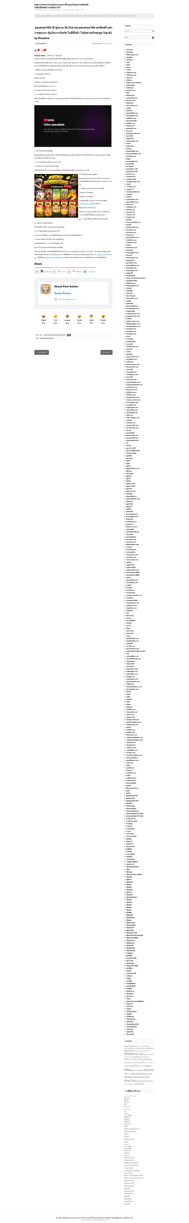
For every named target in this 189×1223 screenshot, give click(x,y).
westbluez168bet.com (134, 755)
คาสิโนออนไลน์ (131, 780)
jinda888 (129, 291)
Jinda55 (129, 288)
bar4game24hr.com (133, 133)
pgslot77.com (131, 491)
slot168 (128, 623)
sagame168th (131, 567)
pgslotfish (129, 504)
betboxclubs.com (132, 141)
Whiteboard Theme (102, 1220)
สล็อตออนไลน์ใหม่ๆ (131, 1163)
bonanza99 (130, 164)
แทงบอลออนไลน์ (131, 1027)
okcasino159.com (132, 425)
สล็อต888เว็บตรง (131, 897)
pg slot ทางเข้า (131, 448)
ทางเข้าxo (129, 826)
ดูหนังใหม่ (129, 803)
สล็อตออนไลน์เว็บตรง (131, 1129)
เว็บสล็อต (129, 1014)
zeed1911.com (131, 773)
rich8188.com (131, 549)
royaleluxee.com (132, 555)
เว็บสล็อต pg (130, 1016)
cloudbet (129, 194)
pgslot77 (129, 489)
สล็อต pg (129, 872)
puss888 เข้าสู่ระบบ (132, 532)
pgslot (126, 1100)
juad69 (128, 301)
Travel (119, 16)
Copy (68, 335)
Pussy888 (129, 534)
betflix (128, 143)
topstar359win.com (133, 681)
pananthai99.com (132, 435)
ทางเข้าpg (129, 824)
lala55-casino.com (132, 321)
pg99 (128, 463)
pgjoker (129, 476)
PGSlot (128, 481)
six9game (129, 610)
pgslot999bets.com (133, 499)
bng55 (128, 159)
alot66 (128, 108)
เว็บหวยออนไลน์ (130, 1131)
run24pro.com (131, 557)
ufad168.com (130, 709)
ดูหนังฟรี (127, 1188)
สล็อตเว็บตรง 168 (131, 933)
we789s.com (130, 752)
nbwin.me (129, 415)
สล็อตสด (128, 920)
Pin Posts (132, 16)
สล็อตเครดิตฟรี (130, 925)
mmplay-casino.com (133, 400)
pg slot (126, 1098)
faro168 (129, 220)
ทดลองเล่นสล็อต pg (132, 811)
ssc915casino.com (132, 648)
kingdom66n (130, 311)
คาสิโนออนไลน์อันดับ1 (132, 1171)
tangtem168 (130, 664)
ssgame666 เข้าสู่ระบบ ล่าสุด (135, 651)
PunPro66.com (131, 521)
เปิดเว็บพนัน (129, 994)
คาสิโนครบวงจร (131, 778)
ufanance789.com (132, 719)
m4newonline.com (132, 364)
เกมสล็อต (129, 981)
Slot (127, 613)
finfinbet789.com (132, 227)
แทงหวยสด (129, 1029)
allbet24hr (129, 103)
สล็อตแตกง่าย (130, 940)
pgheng (128, 471)
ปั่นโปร (126, 1134)
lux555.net (130, 362)
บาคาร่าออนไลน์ (131, 836)
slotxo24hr (130, 633)
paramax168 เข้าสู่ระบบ (46, 338)
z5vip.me (129, 770)
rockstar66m (130, 552)
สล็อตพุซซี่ (129, 915)
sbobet (128, 577)
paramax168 (101, 254)
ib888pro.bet (131, 283)
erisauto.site (130, 214)
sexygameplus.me (132, 603)
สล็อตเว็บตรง (130, 928)
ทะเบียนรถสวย (130, 818)
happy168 (129, 273)
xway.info (129, 763)
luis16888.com (131, 359)
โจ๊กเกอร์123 (130, 1034)
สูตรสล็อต (129, 955)
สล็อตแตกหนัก (130, 948)
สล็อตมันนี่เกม (130, 917)
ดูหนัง (128, 791)
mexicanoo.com (131, 387)
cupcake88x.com (132, 199)
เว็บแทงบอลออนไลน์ (132, 1024)
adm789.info (130, 100)
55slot (128, 67)
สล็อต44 (129, 879)
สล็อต (128, 869)
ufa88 (128, 697)
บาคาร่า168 (130, 834)
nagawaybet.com (132, 407)
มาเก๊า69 (129, 851)
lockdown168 (131, 341)
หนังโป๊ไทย (128, 1199)
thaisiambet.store (132, 669)
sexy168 (129, 588)
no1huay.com (131, 423)
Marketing (78, 16)
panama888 (130, 433)
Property (104, 16)
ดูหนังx (128, 793)
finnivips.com (131, 230)
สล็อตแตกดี (129, 945)
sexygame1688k (132, 600)
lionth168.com (131, 331)
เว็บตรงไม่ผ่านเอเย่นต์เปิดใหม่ (135, 1001)
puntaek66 (130, 529)
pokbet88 (129, 511)
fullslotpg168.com (132, 253)
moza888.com (131, 405)
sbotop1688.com (132, 580)
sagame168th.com (132, 570)
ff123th (128, 225)
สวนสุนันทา (129, 953)
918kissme (130, 88)
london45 (129, 344)
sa (125, 1111)
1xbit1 (128, 65)
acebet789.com (131, 98)
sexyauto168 (130, 593)
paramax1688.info (41, 43)
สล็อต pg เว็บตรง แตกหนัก (134, 874)
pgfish (128, 466)
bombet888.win (131, 161)
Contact (125, 16)
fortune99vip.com (132, 237)
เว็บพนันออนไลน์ (131, 1011)
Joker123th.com (132, 298)
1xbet (128, 62)
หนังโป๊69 (129, 968)
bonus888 (129, 166)
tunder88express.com (134, 687)
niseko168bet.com (132, 417)
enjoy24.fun (130, 212)
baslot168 (129, 136)
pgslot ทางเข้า (131, 484)
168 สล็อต (129, 52)
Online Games (88, 16)
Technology (112, 16)
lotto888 (129, 354)
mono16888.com (132, 402)
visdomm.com (131, 747)
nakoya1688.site (132, 410)
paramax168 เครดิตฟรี (86, 204)
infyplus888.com (132, 286)
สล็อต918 (129, 902)
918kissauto (130, 85)
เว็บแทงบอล (129, 1021)
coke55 (128, 197)
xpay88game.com (132, 760)
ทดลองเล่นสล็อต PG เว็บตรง (134, 813)
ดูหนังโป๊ (127, 1196)
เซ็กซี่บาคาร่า (130, 991)
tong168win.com (132, 679)
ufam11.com (130, 714)
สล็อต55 (128, 884)
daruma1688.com (132, 202)
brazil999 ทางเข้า (132, 169)
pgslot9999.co (131, 496)
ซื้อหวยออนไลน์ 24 (132, 788)
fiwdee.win (130, 235)
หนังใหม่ (128, 971)
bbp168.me (130, 138)
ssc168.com (130, 646)
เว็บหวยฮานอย (130, 1019)
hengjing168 (130, 275)
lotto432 (129, 349)
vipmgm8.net (131, 742)
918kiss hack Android (133, 82)
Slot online (128, 1173)
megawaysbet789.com (134, 385)
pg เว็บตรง (129, 458)
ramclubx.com (131, 539)
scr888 (128, 585)
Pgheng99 (129, 473)
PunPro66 (129, 519)
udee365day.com (132, 689)
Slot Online (130, 615)
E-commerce (57, 16)
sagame (129, 562)
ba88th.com (130, 123)
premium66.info (132, 514)
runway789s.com (132, 560)
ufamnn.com (130, 717)
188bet (126, 1046)
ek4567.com (130, 209)
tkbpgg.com (130, 676)
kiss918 (129, 318)
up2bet (128, 727)
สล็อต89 (129, 900)
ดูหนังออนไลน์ (130, 798)
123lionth (129, 50)
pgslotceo (129, 501)
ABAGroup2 (130, 95)
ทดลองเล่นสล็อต (131, 808)
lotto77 (128, 352)
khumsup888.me (132, 306)
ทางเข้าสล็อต (130, 829)
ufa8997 (129, 699)
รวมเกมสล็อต (130, 854)
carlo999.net (130, 176)
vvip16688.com (131, 750)
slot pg (128, 618)
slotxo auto (130, 631)
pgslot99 (129, 494)
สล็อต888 (129, 895)
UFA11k (128, 692)
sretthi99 (129, 643)
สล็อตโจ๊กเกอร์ (130, 950)
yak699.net (130, 768)
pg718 (128, 461)
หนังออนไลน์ (130, 963)
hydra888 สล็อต (131, 280)
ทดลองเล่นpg (130, 806)
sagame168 (130, 565)
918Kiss (129, 80)
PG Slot (128, 445)
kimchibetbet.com (132, 308)
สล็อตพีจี (129, 912)
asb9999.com (131, 118)
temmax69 (130, 666)
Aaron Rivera (99, 43)
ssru (127, 653)
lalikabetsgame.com (133, 324)
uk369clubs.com (132, 725)
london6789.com (132, 346)
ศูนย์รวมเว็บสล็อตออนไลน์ (133, 1175)
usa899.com (130, 730)
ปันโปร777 (129, 844)
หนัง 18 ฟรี (129, 961)
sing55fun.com (131, 605)
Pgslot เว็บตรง (149, 1054)
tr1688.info (130, 684)
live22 (128, 336)
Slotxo (128, 628)
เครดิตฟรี (129, 988)
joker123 (127, 1124)
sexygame (129, 598)
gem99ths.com (131, 263)
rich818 (129, 547)
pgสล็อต (128, 509)
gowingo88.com (132, 270)
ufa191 (128, 694)
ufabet (128, 704)
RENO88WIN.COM (132, 544)
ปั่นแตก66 (141, 1066)
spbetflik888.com (132, 638)
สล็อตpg (128, 907)
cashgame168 (131, 179)
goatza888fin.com (132, 265)
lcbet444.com (131, 329)
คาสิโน (128, 775)
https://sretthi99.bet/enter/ (135, 278)
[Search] (153, 31)
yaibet (128, 765)
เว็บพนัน (128, 1009)
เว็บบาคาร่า (129, 1006)
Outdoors (48, 16)
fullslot (128, 245)
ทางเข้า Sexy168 (131, 821)
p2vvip (128, 430)
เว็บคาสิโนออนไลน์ (131, 1165)
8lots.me (129, 77)
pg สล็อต (129, 456)
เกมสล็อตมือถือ (131, 983)
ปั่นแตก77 (129, 841)
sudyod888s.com (132, 656)
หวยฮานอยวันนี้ (131, 973)
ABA (127, 93)
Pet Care (97, 16)
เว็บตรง (128, 999)
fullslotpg (129, 250)
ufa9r (128, 702)
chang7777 (130, 189)
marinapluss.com (132, 374)
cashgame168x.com (133, 181)
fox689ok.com (131, 240)
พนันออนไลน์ (130, 846)
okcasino (140, 1051)
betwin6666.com (132, 151)
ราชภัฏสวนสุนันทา (132, 862)
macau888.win (131, 372)
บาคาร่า (128, 831)
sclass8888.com (132, 582)
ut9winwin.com (131, 735)
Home (38, 16)
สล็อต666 (129, 890)
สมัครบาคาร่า (130, 864)
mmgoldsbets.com (132, 397)
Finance (65, 16)
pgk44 (128, 478)
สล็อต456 (129, 882)
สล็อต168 (129, 877)
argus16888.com (132, 113)
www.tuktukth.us (132, 758)
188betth (129, 60)
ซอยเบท (128, 785)
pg (125, 1104)
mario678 (129, 377)
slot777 (128, 626)
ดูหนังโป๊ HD (128, 1194)
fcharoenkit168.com (133, 222)
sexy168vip (130, 590)
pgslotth (129, 506)
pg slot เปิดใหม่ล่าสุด (132, 450)
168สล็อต (129, 57)
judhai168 (129, 303)
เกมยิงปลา (129, 976)
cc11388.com (131, 187)
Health (71, 16)
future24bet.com (132, 258)
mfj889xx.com (131, 392)
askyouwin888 (131, 121)
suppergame (130, 661)
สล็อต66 (129, 887)
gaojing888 (130, 260)
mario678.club (131, 379)
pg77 (148, 1051)
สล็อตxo (128, 910)
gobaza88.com (131, 268)
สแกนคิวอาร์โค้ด (131, 958)
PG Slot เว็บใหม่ (131, 453)
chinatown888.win (132, 192)
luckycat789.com (132, 357)
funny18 (129, 255)
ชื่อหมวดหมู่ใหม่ (131, 783)
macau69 (129, 369)
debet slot (129, 204)
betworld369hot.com (133, 154)
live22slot (129, 339)
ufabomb (129, 707)
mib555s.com (131, 395)
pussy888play (131, 537)
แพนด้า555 (129, 1032)
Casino (128, 184)
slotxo (126, 1114)
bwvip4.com (130, 174)
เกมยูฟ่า (128, 978)
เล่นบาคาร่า (129, 996)
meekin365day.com (133, 382)
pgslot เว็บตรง (130, 486)
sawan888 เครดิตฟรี (133, 572)
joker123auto (130, 296)
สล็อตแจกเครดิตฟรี (132, 938)
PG (127, 443)
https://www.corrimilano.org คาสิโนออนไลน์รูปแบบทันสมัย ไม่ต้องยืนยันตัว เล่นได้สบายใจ (100, 1218)
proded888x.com (132, 516)
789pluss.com (131, 72)
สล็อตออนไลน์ (130, 922)
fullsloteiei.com (131, 247)
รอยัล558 (129, 856)
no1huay (129, 420)
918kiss (127, 1118)
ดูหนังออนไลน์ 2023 (132, 801)
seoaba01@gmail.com (67, 299)
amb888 (129, 110)
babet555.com (131, 128)
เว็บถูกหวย (129, 1004)
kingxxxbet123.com (133, 313)
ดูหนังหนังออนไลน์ (132, 796)
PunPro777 (130, 524)
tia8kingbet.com (132, 671)
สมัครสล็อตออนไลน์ (132, 867)
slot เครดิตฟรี (130, 620)
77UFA (128, 70)
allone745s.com (131, 105)
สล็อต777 (129, 892)
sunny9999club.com (133, 659)
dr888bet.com (131, 207)
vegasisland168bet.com (134, 737)
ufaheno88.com (131, 712)
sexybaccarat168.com (134, 595)
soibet (128, 636)
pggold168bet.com (132, 468)
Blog (42, 16)
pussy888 (128, 1116)
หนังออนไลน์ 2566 (132, 966)
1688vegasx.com (132, 55)
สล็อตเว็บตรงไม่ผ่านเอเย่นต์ (134, 935)
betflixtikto (130, 146)
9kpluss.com (130, 90)
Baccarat (129, 131)
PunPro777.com (131, 527)
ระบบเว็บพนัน (130, 859)
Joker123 (129, 293)
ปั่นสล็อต (129, 839)
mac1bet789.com (132, 367)
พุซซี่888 (129, 849)
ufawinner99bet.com (133, 722)
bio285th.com (131, 156)
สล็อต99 (129, 905)
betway (128, 149)
